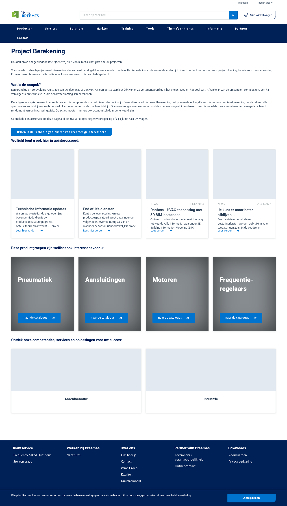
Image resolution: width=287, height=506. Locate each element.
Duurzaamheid (131, 481)
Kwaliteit (127, 474)
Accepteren (251, 498)
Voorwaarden (238, 455)
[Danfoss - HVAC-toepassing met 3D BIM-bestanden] (177, 174)
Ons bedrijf (128, 455)
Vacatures (73, 455)
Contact (126, 461)
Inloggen (243, 3)
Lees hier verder (25, 230)
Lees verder (157, 230)
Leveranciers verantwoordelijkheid (189, 457)
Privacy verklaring (240, 461)
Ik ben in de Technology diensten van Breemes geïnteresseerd (62, 132)
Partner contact (185, 466)
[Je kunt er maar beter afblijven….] (244, 174)
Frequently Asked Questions (32, 455)
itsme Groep (129, 468)
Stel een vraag (22, 461)
